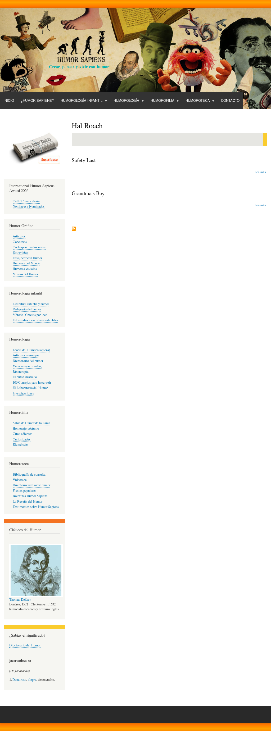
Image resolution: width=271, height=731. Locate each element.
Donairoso (19, 679)
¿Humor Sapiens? (37, 100)
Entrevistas (20, 252)
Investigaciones (23, 393)
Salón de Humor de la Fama (31, 423)
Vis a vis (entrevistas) (27, 366)
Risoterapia (21, 371)
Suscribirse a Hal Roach (74, 229)
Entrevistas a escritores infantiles (35, 320)
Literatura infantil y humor (31, 304)
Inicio (8, 100)
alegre (32, 679)
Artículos (19, 236)
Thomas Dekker (20, 599)
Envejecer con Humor (27, 258)
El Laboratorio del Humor (30, 387)
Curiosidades (21, 439)
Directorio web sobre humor (31, 485)
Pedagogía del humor (27, 309)
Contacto (230, 100)
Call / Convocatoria (26, 201)
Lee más (260, 172)
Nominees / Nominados (28, 206)
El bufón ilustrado (25, 377)
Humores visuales (25, 268)
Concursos (20, 242)
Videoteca (20, 479)
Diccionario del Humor (24, 645)
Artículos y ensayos (26, 355)
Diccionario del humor (28, 360)
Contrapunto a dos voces (29, 247)
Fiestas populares (24, 490)
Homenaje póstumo (26, 428)
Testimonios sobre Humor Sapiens (36, 506)
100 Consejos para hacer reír (32, 382)
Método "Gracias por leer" (30, 314)
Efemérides (20, 444)
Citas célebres (22, 433)
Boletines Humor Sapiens (30, 496)
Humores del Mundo (26, 263)
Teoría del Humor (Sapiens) (31, 350)
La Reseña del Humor (27, 501)
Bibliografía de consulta (29, 474)
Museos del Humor (25, 274)
